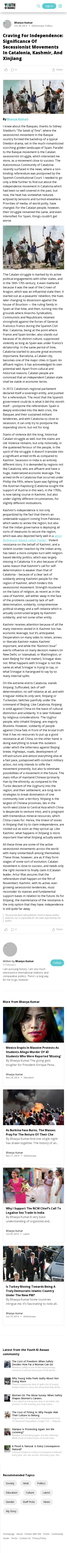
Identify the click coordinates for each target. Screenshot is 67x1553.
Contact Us (25, 1538)
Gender (10, 1502)
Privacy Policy (39, 1538)
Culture (30, 1492)
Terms (14, 1538)
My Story (11, 1511)
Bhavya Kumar (17, 119)
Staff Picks (29, 1502)
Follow (57, 962)
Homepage (9, 1534)
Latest (46, 1492)
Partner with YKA (33, 1534)
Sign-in (49, 6)
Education (11, 1492)
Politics (41, 1483)
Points (46, 1534)
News (46, 1502)
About (19, 1534)
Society (10, 1483)
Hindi (26, 1483)
